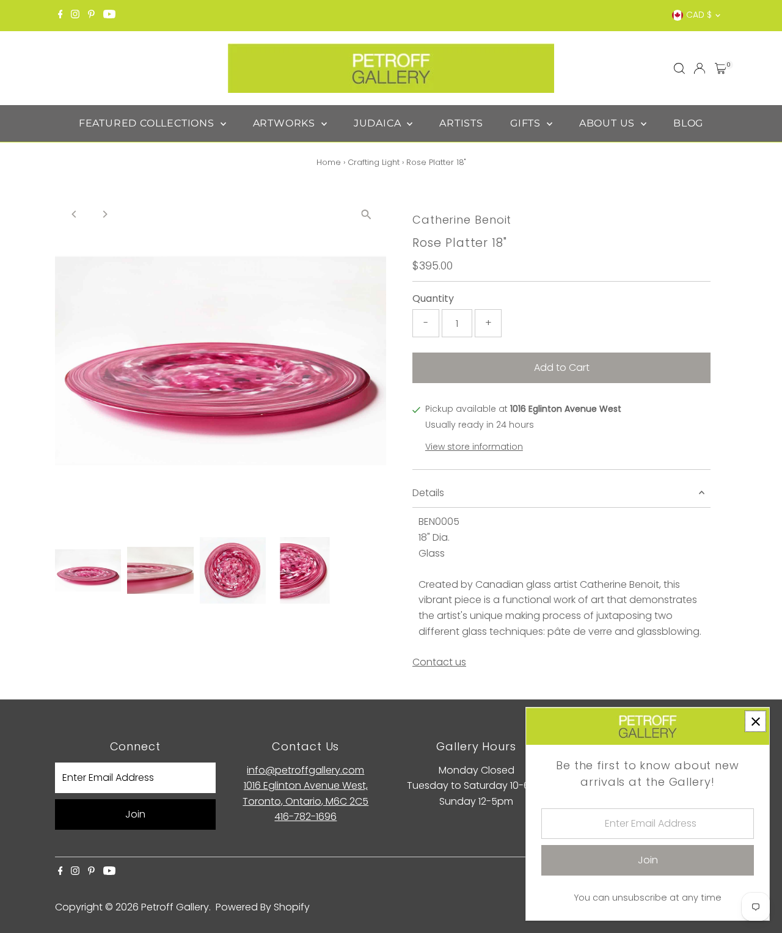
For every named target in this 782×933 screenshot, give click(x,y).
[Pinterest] (91, 15)
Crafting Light (374, 162)
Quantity (433, 298)
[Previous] (75, 214)
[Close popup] (755, 721)
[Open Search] (679, 68)
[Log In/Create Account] (699, 68)
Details (428, 493)
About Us (608, 123)
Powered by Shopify (263, 907)
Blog (688, 123)
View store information (474, 446)
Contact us (439, 662)
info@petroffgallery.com (305, 770)
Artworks (285, 123)
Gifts (527, 123)
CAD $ (699, 15)
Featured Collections (148, 123)
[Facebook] (60, 15)
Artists (461, 123)
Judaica (379, 123)
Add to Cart (562, 367)
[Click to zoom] (366, 215)
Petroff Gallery (175, 907)
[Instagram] (75, 15)
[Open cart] (720, 68)
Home (328, 162)
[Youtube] (109, 15)
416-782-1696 (305, 817)
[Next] (105, 214)
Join (135, 814)
